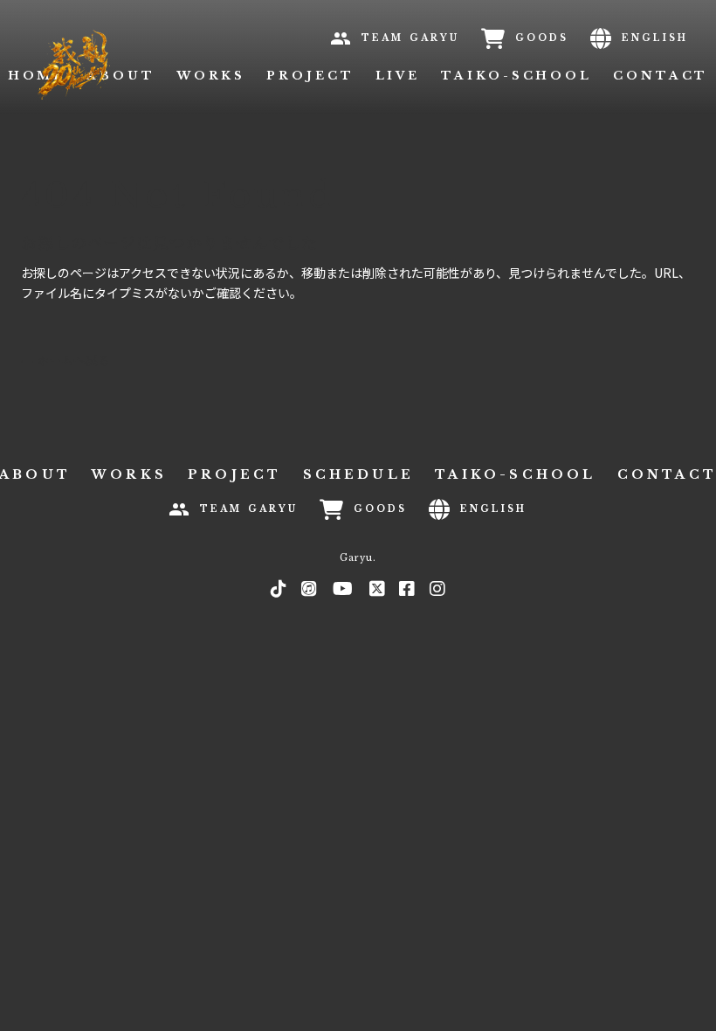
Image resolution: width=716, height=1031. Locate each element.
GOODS (541, 38)
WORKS (211, 75)
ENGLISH (655, 38)
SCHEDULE (359, 474)
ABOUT (120, 75)
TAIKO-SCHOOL (516, 75)
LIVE (398, 75)
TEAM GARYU (410, 38)
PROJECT (310, 75)
